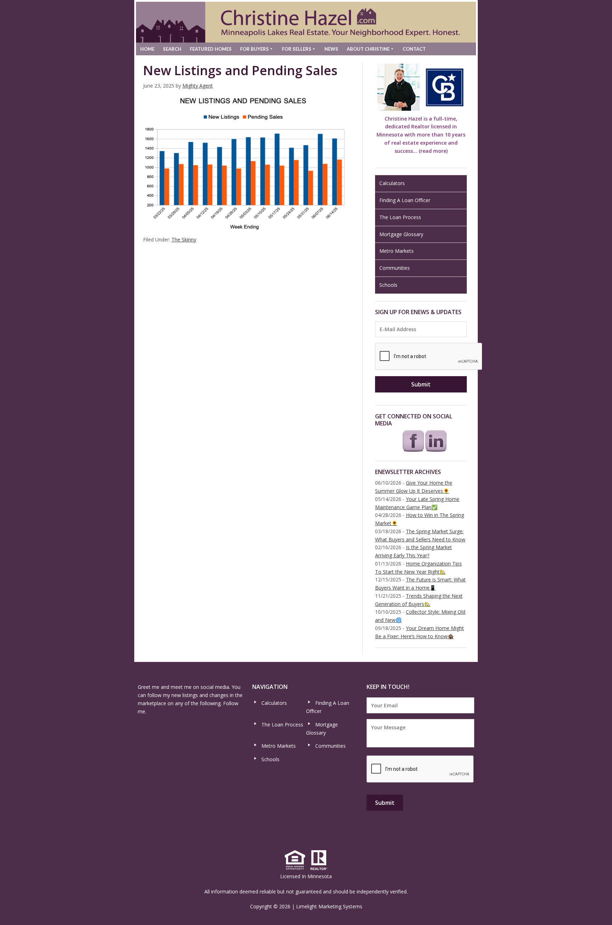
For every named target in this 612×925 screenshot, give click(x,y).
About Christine (368, 49)
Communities (394, 267)
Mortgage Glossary (401, 234)
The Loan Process (400, 217)
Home (147, 49)
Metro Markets (396, 250)
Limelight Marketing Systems (329, 906)
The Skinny (183, 239)
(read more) (433, 150)
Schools (388, 285)
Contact (414, 49)
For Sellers (296, 49)
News (331, 49)
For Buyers (254, 49)
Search (172, 49)
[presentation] (429, 356)
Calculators (392, 183)
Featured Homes (211, 49)
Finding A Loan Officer (404, 200)
